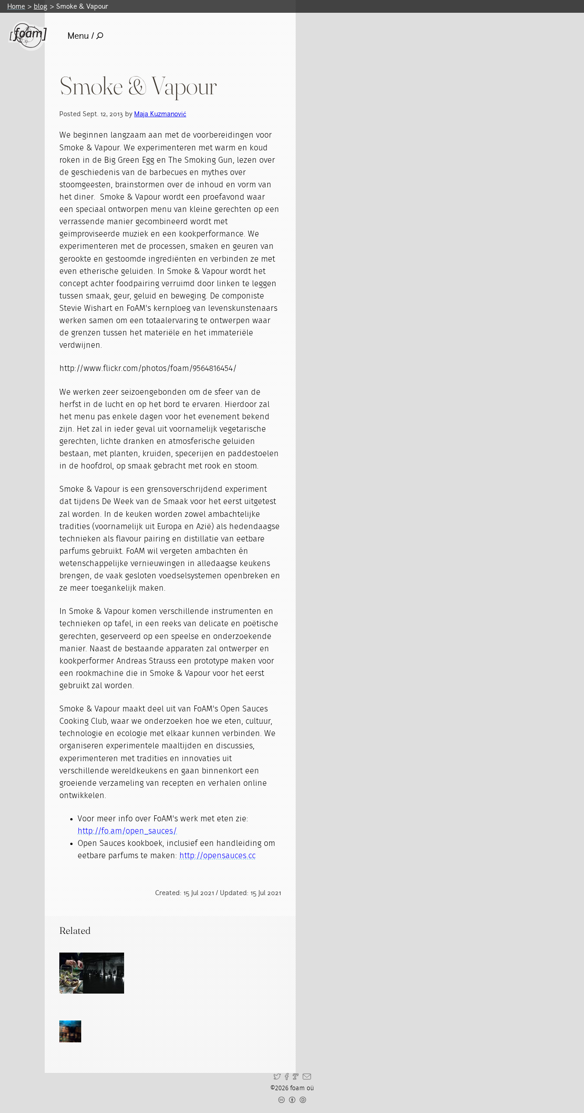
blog (40, 6)
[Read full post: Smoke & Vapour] (103, 973)
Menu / (81, 36)
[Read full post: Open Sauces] (79, 973)
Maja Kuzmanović (160, 113)
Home (16, 6)
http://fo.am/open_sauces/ (127, 831)
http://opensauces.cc (217, 856)
